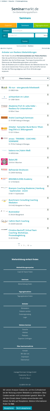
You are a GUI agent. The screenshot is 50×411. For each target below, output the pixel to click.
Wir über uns (25, 353)
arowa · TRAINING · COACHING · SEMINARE (23, 140)
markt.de (25, 10)
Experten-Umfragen (25, 338)
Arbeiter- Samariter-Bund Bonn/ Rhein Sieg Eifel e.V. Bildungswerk (26, 128)
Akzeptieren (9, 408)
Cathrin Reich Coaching (19, 221)
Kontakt (25, 350)
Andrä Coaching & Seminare (21, 118)
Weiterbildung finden (25, 283)
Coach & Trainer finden (25, 271)
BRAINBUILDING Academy (20, 179)
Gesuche (11, 1)
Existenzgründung (21, 1)
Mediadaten (25, 308)
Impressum (25, 356)
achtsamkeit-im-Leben (19, 97)
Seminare (25, 25)
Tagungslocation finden (25, 296)
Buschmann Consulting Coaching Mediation (23, 201)
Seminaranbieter (22, 46)
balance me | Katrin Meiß (19, 150)
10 (28, 245)
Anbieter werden (25, 311)
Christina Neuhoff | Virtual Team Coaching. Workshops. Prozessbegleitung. (23, 232)
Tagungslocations (41, 25)
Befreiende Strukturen (18, 170)
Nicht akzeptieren (24, 408)
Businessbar (14, 212)
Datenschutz (25, 359)
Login (25, 317)
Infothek (4, 1)
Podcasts (25, 335)
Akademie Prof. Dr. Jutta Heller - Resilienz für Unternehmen (23, 107)
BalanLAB (13, 160)
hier (12, 404)
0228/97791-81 (25, 384)
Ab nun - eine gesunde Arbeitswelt (24, 87)
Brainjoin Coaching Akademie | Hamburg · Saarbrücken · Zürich (26, 189)
